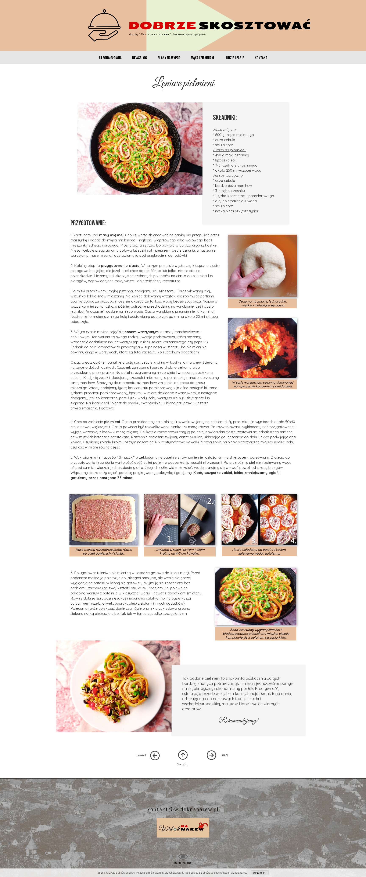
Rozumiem (259, 872)
